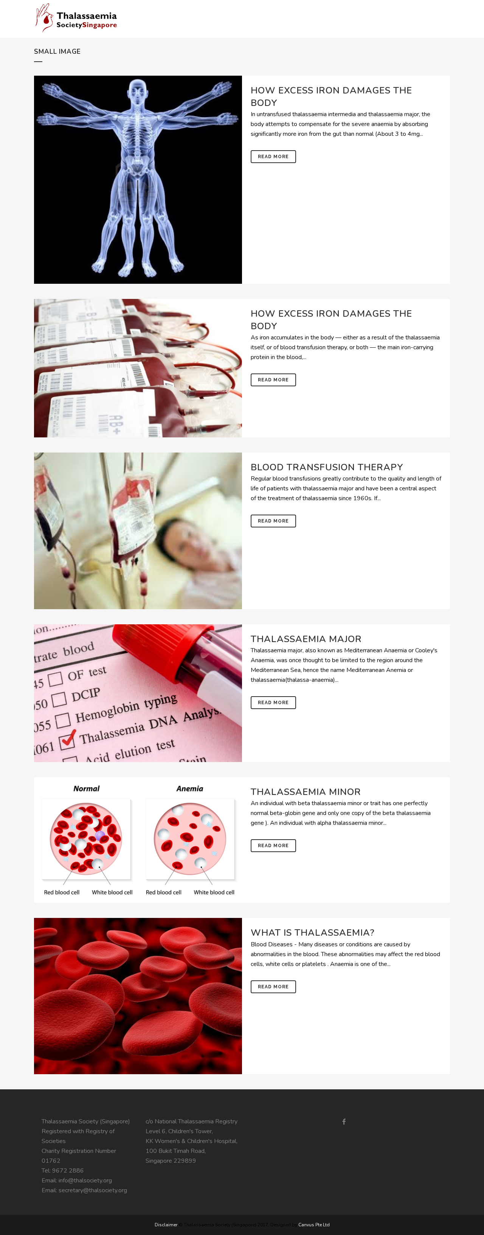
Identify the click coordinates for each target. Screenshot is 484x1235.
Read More (273, 156)
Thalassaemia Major (306, 639)
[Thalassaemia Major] (138, 693)
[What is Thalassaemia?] (138, 996)
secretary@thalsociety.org (93, 1190)
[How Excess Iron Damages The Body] (138, 180)
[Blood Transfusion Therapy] (138, 531)
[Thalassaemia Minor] (138, 840)
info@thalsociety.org (85, 1180)
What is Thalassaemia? (313, 933)
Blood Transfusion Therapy (327, 467)
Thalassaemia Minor (306, 792)
